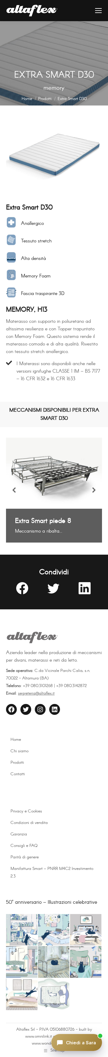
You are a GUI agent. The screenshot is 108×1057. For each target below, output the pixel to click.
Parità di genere (24, 857)
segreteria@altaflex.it (36, 693)
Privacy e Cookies (26, 811)
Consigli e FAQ (24, 846)
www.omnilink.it (38, 1036)
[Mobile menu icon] (98, 10)
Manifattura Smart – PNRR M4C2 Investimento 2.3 (51, 872)
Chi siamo (19, 751)
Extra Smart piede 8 (43, 521)
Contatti (17, 774)
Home (15, 740)
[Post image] (54, 473)
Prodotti (17, 763)
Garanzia (18, 834)
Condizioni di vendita (29, 823)
